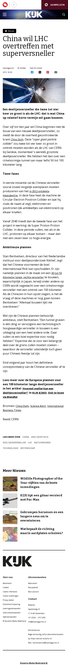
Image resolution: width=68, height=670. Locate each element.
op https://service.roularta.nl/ (40, 638)
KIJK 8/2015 (39, 392)
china (25, 436)
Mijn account (33, 591)
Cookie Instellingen (10, 596)
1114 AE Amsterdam (36, 613)
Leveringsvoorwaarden (12, 608)
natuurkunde (42, 442)
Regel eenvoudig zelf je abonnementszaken (45, 634)
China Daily (17, 139)
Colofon (6, 587)
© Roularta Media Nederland (14, 621)
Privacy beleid (8, 600)
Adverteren (7, 583)
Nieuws (10, 31)
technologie (10, 448)
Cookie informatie (10, 591)
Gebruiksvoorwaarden (12, 612)
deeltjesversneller (14, 442)
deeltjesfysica (39, 436)
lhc (30, 442)
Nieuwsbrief (33, 587)
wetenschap (27, 448)
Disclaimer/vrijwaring (11, 604)
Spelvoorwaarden (10, 617)
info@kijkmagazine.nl (37, 622)
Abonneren (32, 583)
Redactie (31, 605)
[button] (54, 5)
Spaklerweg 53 (34, 609)
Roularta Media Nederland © (34, 663)
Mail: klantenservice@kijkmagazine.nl (43, 642)
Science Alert (38, 406)
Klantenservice (34, 630)
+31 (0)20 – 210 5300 (37, 617)
